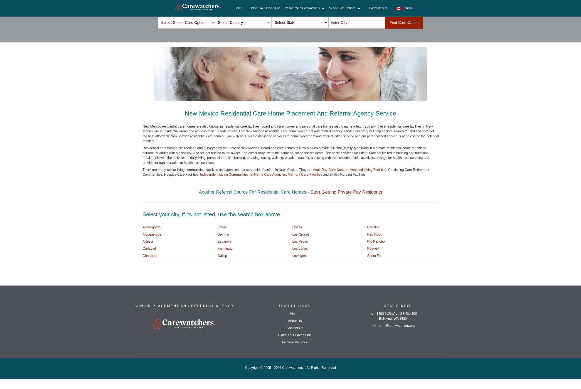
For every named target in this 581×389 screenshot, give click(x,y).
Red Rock (374, 234)
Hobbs (297, 227)
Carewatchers (378, 8)
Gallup (222, 256)
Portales (373, 227)
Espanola (224, 241)
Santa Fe (374, 256)
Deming (223, 234)
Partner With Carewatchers (303, 8)
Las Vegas (300, 241)
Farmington (225, 248)
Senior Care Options (343, 8)
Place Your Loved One (266, 8)
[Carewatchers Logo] (198, 8)
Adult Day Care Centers (330, 170)
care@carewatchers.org (397, 325)
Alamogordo (151, 227)
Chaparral (150, 256)
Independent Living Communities (224, 174)
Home (238, 8)
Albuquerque (152, 234)
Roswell (373, 248)
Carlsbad (149, 248)
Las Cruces (301, 234)
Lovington (299, 256)
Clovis (222, 227)
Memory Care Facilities (305, 174)
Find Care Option (404, 22)
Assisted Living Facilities (368, 170)
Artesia (148, 241)
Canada (407, 8)
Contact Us (294, 328)
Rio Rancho (376, 241)
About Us (295, 321)
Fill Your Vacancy (295, 342)
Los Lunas (300, 248)
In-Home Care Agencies (268, 174)
